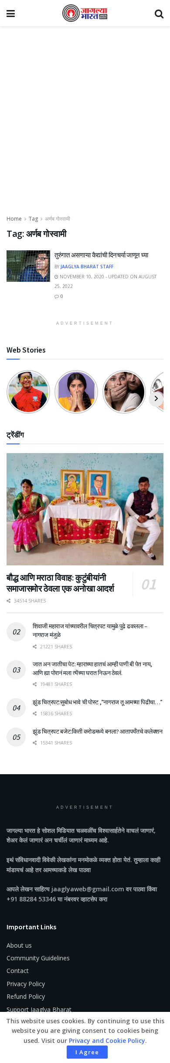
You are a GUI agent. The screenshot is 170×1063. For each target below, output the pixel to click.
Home (14, 218)
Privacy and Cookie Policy (107, 1040)
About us (19, 945)
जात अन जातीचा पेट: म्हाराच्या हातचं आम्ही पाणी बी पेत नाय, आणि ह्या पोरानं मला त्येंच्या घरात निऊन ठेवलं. (92, 668)
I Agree (87, 1052)
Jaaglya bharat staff (87, 266)
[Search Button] (159, 13)
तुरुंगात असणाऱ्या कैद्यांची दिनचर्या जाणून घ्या (101, 255)
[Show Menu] (11, 13)
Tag (33, 218)
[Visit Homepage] (85, 13)
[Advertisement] (85, 124)
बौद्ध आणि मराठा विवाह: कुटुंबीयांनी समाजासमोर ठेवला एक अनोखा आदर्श (60, 583)
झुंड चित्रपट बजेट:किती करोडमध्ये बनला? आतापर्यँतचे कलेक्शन (98, 731)
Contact (18, 970)
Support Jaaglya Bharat (39, 1009)
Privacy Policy (26, 984)
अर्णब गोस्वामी (57, 218)
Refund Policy (26, 996)
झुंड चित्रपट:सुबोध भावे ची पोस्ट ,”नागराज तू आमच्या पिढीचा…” (98, 702)
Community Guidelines (38, 958)
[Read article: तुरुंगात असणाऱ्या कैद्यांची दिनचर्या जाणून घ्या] (28, 266)
